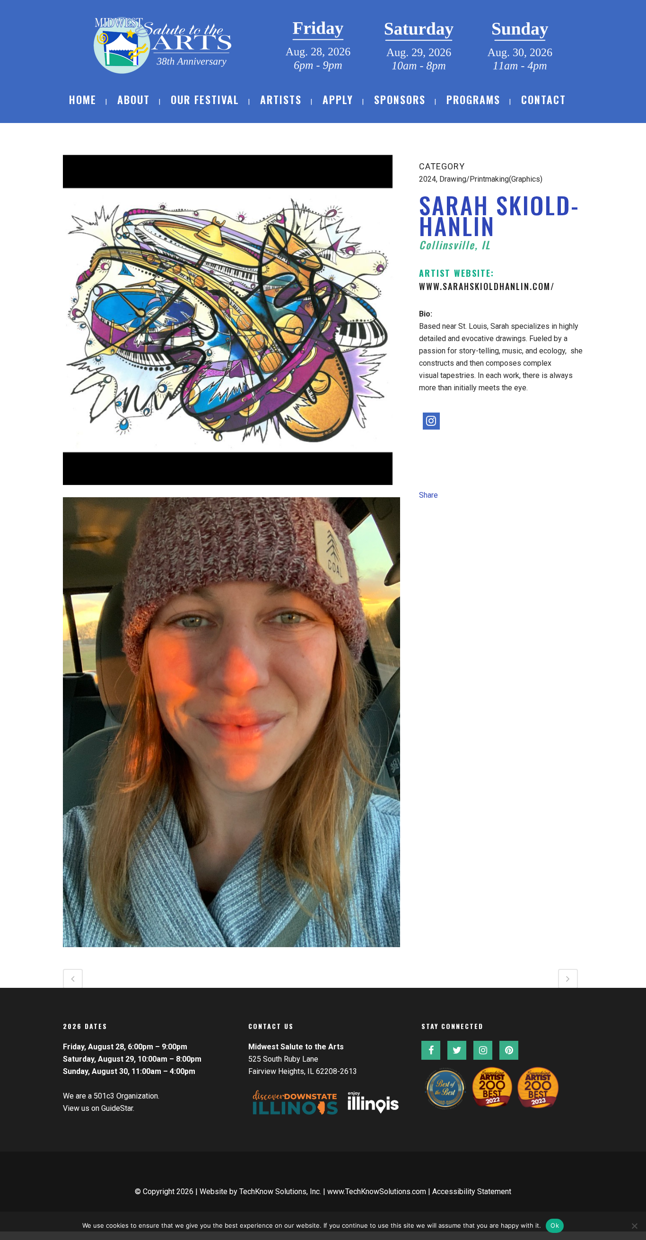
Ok (554, 1225)
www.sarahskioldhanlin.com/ (487, 286)
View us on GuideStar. (98, 1108)
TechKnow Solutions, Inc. (280, 1191)
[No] (634, 1226)
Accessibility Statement (471, 1191)
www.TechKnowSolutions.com (376, 1191)
